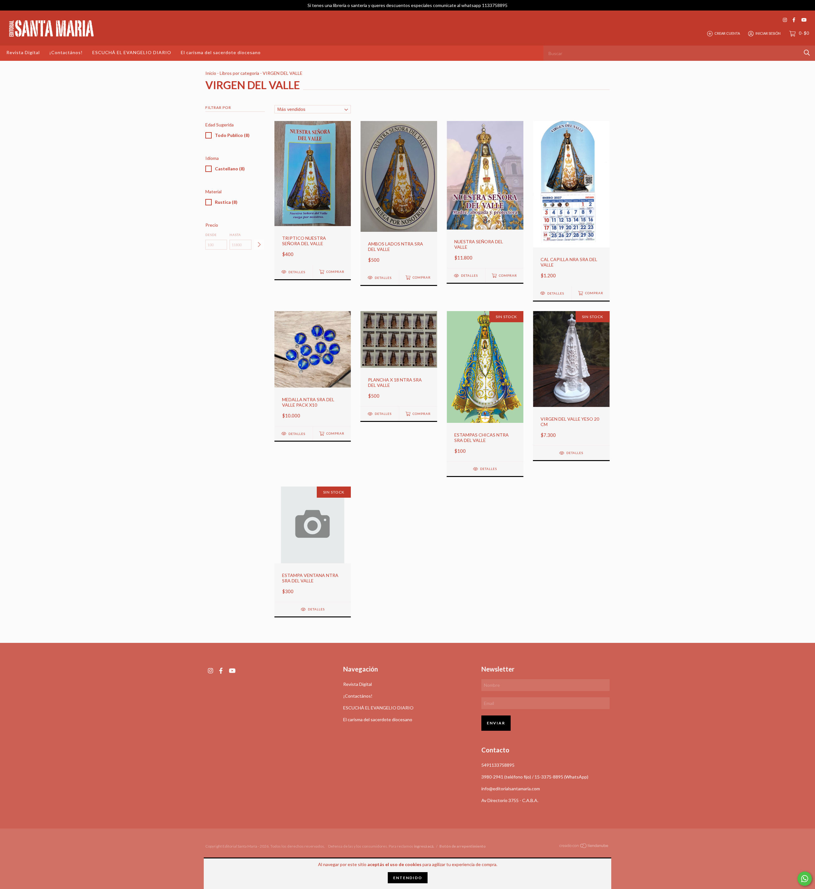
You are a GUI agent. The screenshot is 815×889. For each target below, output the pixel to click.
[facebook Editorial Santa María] (794, 20)
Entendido (407, 877)
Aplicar (259, 245)
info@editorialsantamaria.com (510, 788)
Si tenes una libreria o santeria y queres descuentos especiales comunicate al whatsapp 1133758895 (407, 5)
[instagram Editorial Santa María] (785, 20)
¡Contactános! (66, 52)
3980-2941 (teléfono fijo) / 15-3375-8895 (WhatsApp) (534, 776)
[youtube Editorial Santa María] (804, 20)
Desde (211, 235)
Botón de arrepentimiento (462, 846)
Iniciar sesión (768, 33)
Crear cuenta (727, 33)
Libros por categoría (239, 73)
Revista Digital (23, 52)
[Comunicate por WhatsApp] (804, 878)
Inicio (210, 73)
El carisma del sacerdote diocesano (221, 52)
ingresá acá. (424, 846)
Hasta (235, 235)
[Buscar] (806, 52)
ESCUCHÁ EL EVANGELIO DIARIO (131, 52)
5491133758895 (497, 765)
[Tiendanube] (584, 847)
